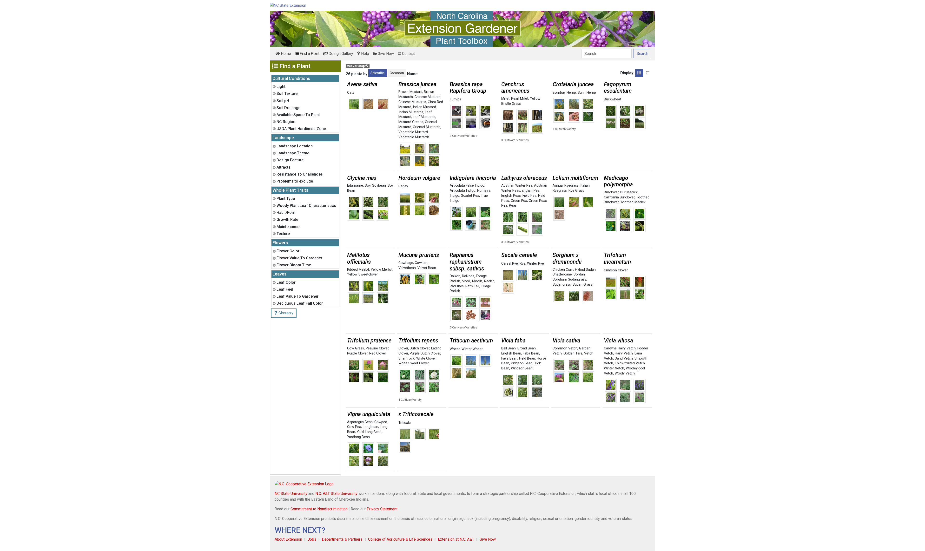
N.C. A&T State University (336, 493)
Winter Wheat (472, 349)
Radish (489, 281)
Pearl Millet (519, 99)
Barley (403, 186)
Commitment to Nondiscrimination (319, 509)
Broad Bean (526, 348)
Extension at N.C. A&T (456, 539)
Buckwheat (612, 99)
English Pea (531, 191)
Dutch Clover (419, 348)
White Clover (426, 358)
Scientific (377, 73)
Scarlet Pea (470, 196)
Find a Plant (309, 53)
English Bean (511, 353)
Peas (513, 205)
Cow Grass (355, 348)
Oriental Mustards (426, 127)
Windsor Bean (522, 368)
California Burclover (619, 197)
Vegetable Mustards (413, 137)
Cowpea (380, 422)
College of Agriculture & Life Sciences (400, 539)
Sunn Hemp (587, 93)
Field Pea (529, 196)
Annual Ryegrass (566, 186)
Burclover (611, 192)
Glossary (285, 313)
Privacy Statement (382, 509)
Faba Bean (531, 353)
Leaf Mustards (424, 117)
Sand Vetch (624, 358)
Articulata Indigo (463, 191)
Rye (522, 264)
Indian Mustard (424, 107)
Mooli (466, 281)
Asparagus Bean (360, 422)
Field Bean (527, 358)
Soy (367, 186)
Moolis (477, 281)
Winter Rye (535, 264)
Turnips (455, 99)
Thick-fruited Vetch (630, 363)
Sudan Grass (582, 284)
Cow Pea (354, 427)
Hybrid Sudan (585, 270)
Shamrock (406, 358)
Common (397, 73)
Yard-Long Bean (369, 432)
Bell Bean (508, 348)
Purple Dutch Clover (425, 353)
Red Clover (377, 353)
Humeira (483, 191)
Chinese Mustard (428, 97)
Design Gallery (340, 53)
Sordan (579, 274)
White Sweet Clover (413, 363)
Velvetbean (407, 268)
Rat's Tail (472, 286)
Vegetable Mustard (413, 132)
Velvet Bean (426, 268)
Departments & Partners (342, 539)
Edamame (355, 186)
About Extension (288, 539)
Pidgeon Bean (522, 363)
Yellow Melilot (381, 270)
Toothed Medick (633, 202)
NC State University (291, 493)
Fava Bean (509, 358)
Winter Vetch (614, 368)
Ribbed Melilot (358, 270)
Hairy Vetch (624, 353)
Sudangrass (562, 284)
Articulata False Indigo (467, 186)
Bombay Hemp (564, 93)
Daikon (455, 276)
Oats (350, 93)
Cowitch (421, 263)
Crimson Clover (616, 270)
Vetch (588, 353)
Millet (505, 99)
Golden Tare (572, 353)
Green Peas (538, 201)
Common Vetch (565, 348)
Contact (408, 53)
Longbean (370, 427)
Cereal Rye (509, 264)
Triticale (404, 423)
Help (364, 53)
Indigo (454, 196)
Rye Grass (576, 191)
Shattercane (562, 274)
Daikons (468, 276)
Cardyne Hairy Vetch (620, 348)
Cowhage (405, 263)
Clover (403, 348)
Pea (504, 205)
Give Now (385, 53)
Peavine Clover (377, 348)
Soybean (379, 186)
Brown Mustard (410, 92)
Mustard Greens (410, 122)
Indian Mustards (410, 112)
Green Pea (519, 201)
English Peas (511, 196)
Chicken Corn (563, 270)
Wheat (455, 349)
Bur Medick (629, 192)
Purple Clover (357, 353)
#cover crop (356, 66)
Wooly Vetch (625, 373)
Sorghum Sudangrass (569, 279)
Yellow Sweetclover (362, 274)
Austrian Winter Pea (516, 186)
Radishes (457, 286)
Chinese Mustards (412, 102)
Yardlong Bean (358, 437)
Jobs (312, 539)
